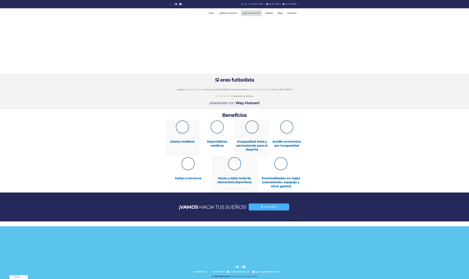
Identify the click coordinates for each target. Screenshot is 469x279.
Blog (280, 13)
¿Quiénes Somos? (228, 13)
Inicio (211, 13)
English (16, 277)
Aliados (269, 13)
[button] (269, 206)
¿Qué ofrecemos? (251, 13)
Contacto (292, 13)
